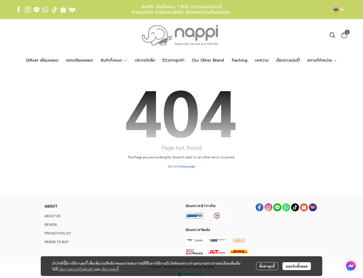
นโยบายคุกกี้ (110, 269)
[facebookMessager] (351, 266)
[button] (340, 9)
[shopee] (63, 10)
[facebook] (19, 10)
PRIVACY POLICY (57, 233)
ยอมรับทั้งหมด (297, 266)
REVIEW (50, 225)
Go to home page (181, 166)
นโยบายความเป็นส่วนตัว (76, 269)
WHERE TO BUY (56, 242)
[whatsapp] (45, 10)
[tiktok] (54, 10)
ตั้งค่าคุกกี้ (267, 266)
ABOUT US (52, 216)
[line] (36, 10)
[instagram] (28, 10)
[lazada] (72, 10)
